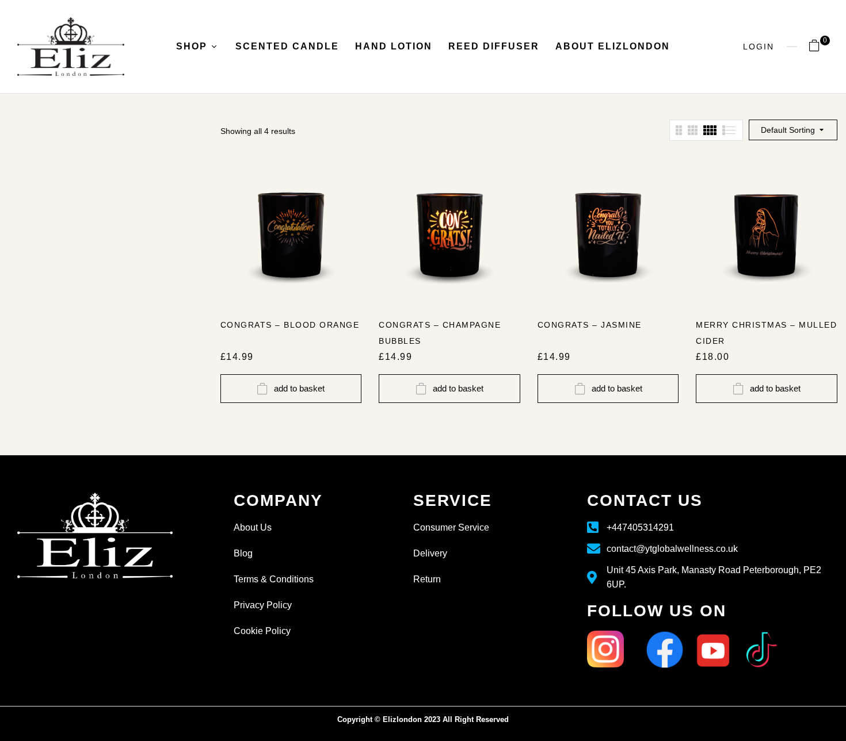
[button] (819, 47)
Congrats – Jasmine (590, 324)
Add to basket (299, 388)
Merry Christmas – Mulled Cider (766, 332)
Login (758, 46)
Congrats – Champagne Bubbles (440, 332)
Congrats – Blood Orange (290, 324)
